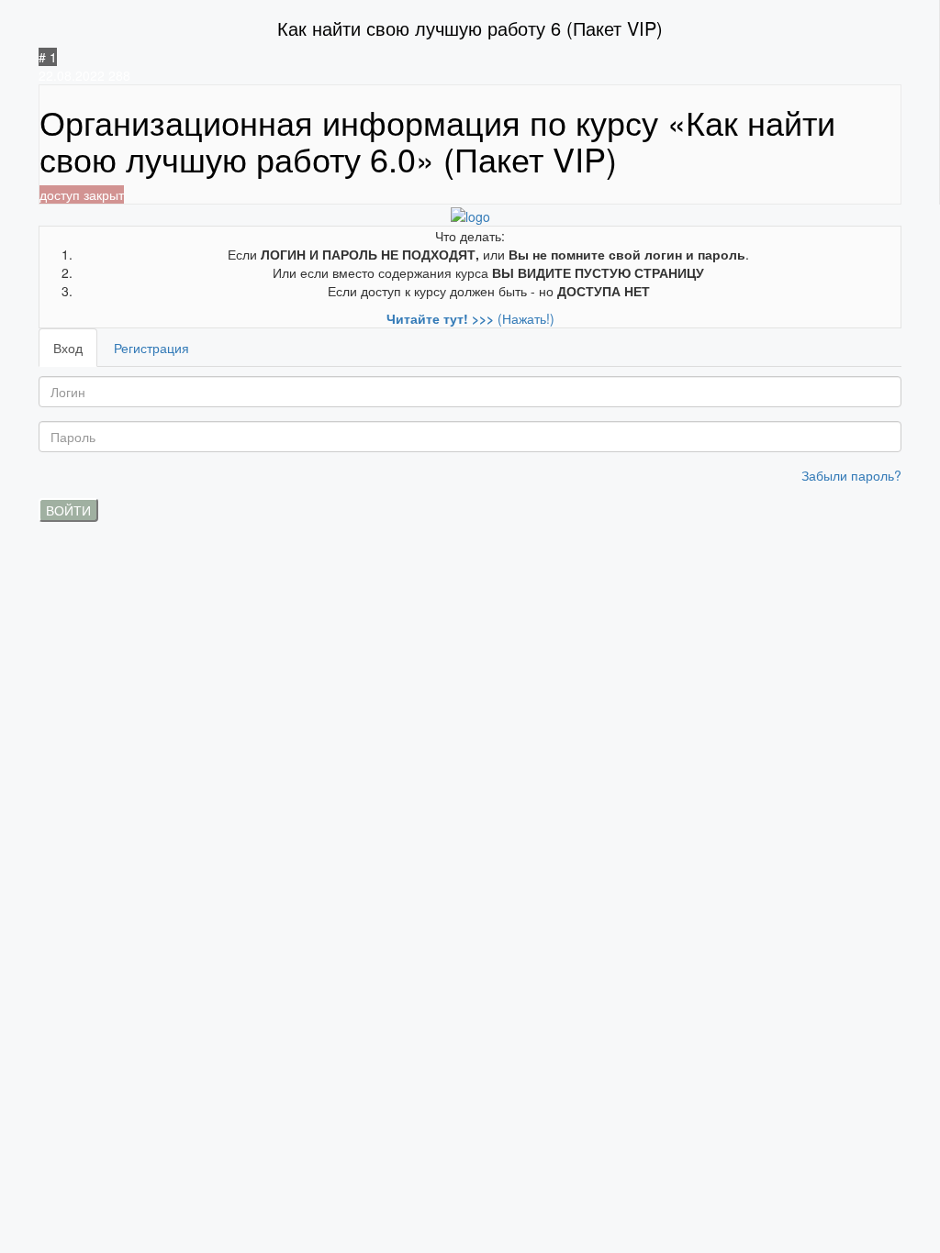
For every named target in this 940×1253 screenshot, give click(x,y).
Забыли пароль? (851, 475)
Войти (68, 510)
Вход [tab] (68, 347)
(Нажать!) (470, 318)
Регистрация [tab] (151, 347)
